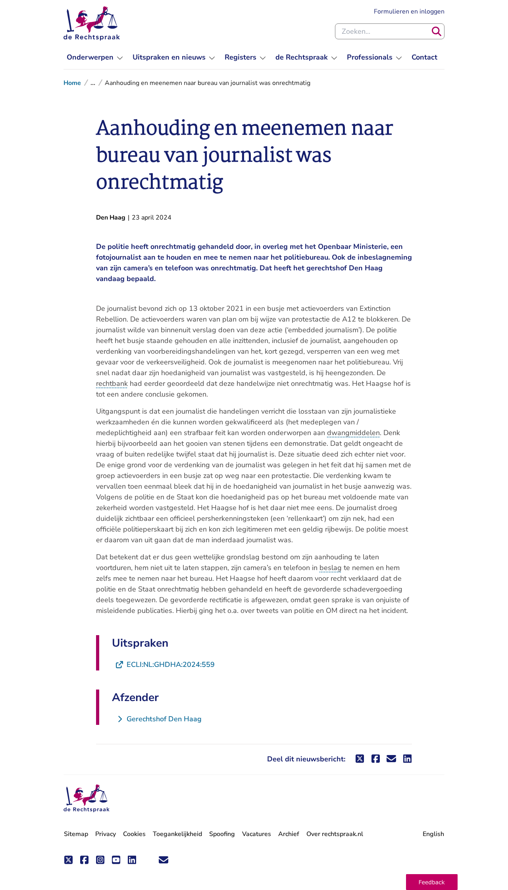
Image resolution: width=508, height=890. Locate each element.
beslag (330, 567)
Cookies (134, 834)
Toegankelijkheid (177, 834)
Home (72, 83)
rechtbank (112, 383)
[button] (432, 882)
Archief (288, 834)
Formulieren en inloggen (409, 11)
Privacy (105, 834)
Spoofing (222, 834)
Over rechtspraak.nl (334, 834)
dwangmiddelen (353, 432)
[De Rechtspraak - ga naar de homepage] (92, 23)
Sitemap (76, 834)
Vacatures (256, 834)
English (433, 834)
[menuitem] (95, 57)
